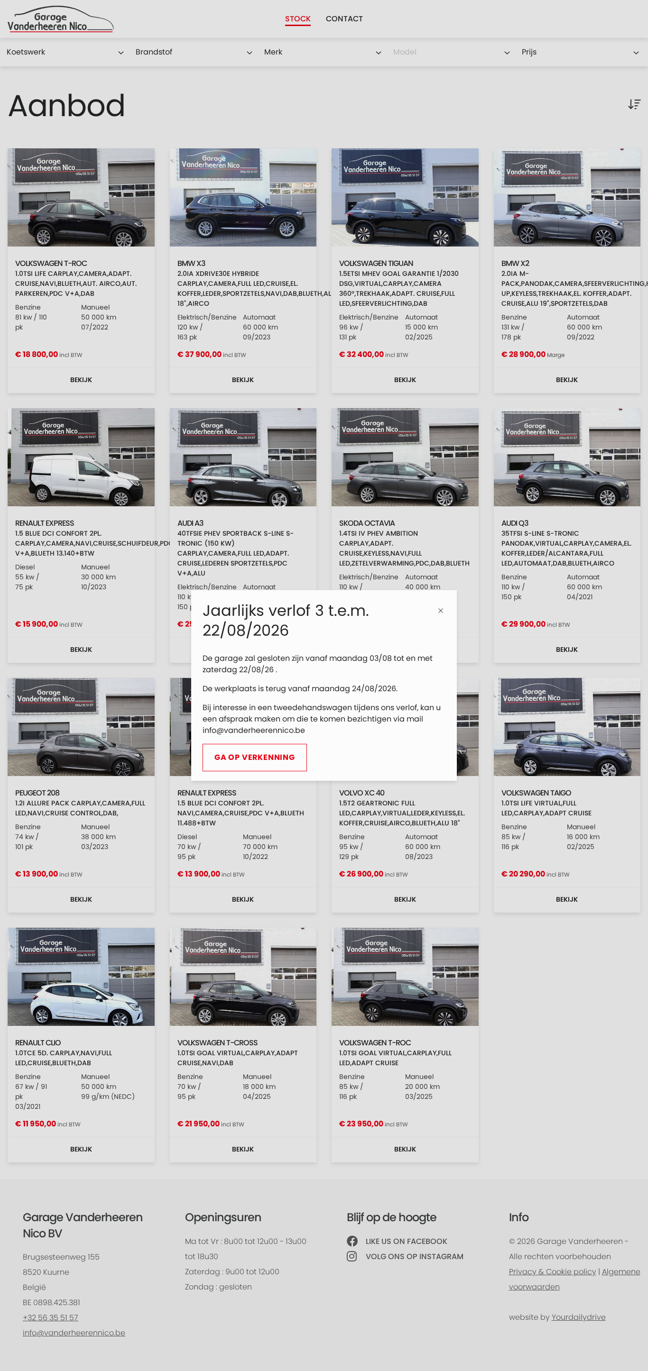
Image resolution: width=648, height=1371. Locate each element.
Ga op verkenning (254, 757)
